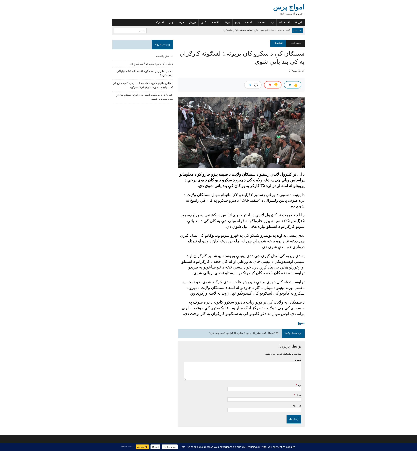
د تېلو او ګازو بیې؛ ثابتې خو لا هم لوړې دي (151, 64)
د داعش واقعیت (164, 56)
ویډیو (237, 22)
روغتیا (227, 22)
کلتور (204, 22)
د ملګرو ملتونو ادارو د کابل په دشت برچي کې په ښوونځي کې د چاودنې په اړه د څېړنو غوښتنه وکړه (143, 85)
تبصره (298, 359)
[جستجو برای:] (130, 31)
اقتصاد (215, 22)
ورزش (192, 22)
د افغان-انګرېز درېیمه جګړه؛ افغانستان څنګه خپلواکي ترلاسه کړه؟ (145, 73)
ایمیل (298, 394)
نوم (299, 384)
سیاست (261, 22)
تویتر (171, 22)
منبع (301, 322)
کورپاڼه (298, 22)
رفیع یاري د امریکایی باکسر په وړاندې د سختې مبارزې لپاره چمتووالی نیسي (144, 97)
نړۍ (272, 22)
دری (181, 22)
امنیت (248, 22)
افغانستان (284, 22)
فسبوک (160, 22)
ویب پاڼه (297, 405)
